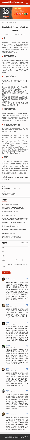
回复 (27, 278)
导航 (27, 2)
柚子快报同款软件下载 (8, 233)
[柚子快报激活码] (15, 13)
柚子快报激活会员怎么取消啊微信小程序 (14, 222)
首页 (3, 22)
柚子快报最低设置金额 (8, 215)
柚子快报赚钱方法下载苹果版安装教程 (13, 208)
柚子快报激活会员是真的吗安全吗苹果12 (14, 230)
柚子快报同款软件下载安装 (10, 204)
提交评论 (6, 272)
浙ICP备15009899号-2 (19, 437)
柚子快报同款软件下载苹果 (10, 211)
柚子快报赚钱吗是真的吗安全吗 (11, 188)
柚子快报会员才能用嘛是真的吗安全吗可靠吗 (15, 219)
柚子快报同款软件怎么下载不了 (11, 226)
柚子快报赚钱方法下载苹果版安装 (12, 237)
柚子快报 (9, 22)
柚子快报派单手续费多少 (9, 194)
